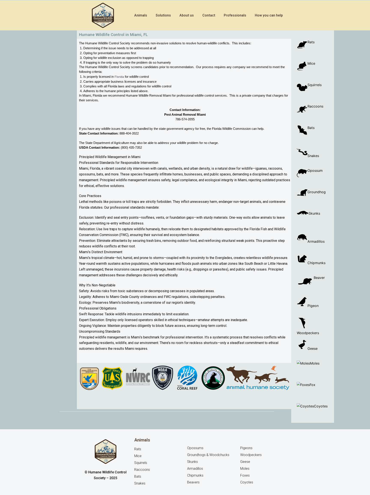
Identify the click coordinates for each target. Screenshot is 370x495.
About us (186, 15)
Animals (140, 15)
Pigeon (313, 305)
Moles (314, 363)
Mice (311, 63)
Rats (311, 42)
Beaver (320, 277)
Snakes (313, 156)
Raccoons (315, 106)
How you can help (269, 15)
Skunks (314, 213)
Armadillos (316, 241)
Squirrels (314, 85)
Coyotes (321, 406)
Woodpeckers (312, 323)
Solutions (163, 15)
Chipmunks (316, 262)
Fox (312, 385)
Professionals (235, 15)
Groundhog (316, 192)
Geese (313, 348)
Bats (311, 128)
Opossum (315, 170)
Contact (208, 15)
